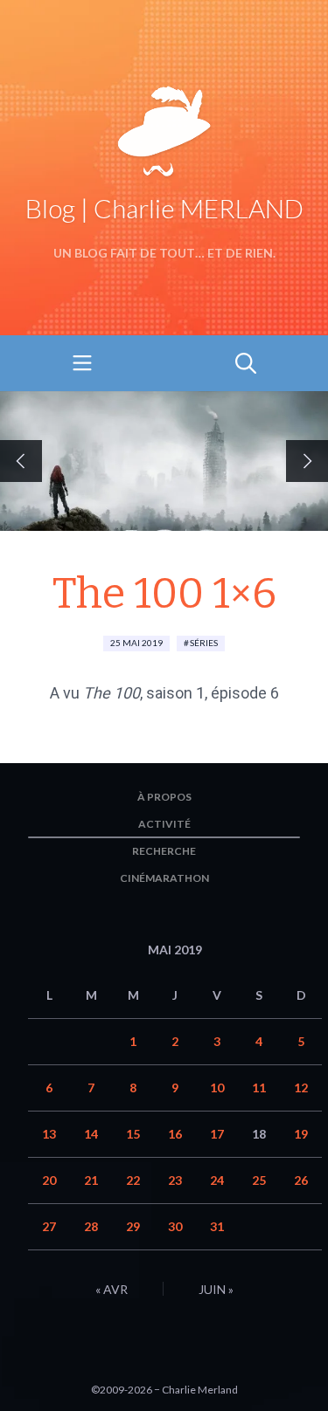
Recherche (164, 850)
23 (175, 1180)
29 (133, 1226)
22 (133, 1180)
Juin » (216, 1289)
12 (301, 1087)
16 (175, 1133)
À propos (164, 796)
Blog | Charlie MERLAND (164, 208)
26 (301, 1180)
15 (133, 1133)
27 (49, 1226)
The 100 (111, 693)
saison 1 (175, 693)
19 (301, 1133)
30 (175, 1226)
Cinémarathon (164, 877)
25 (259, 1180)
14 (91, 1133)
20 (49, 1180)
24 (217, 1180)
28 (91, 1226)
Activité (164, 823)
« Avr (111, 1289)
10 (217, 1087)
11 (259, 1087)
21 (91, 1180)
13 (49, 1133)
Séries (204, 642)
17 (217, 1133)
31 (217, 1226)
